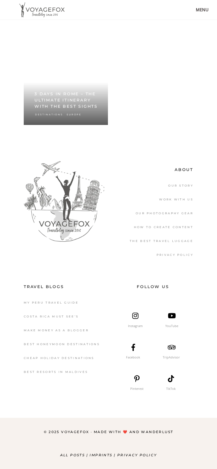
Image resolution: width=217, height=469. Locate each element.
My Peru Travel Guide (51, 302)
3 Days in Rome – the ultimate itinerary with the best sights (66, 100)
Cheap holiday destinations (59, 358)
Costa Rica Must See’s (51, 316)
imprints (102, 455)
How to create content (163, 227)
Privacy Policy (175, 255)
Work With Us (176, 199)
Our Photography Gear (164, 213)
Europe (74, 114)
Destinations (49, 114)
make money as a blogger (56, 330)
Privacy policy (137, 455)
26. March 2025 (90, 46)
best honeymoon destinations (62, 344)
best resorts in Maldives (56, 372)
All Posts (72, 455)
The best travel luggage (161, 241)
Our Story (180, 185)
